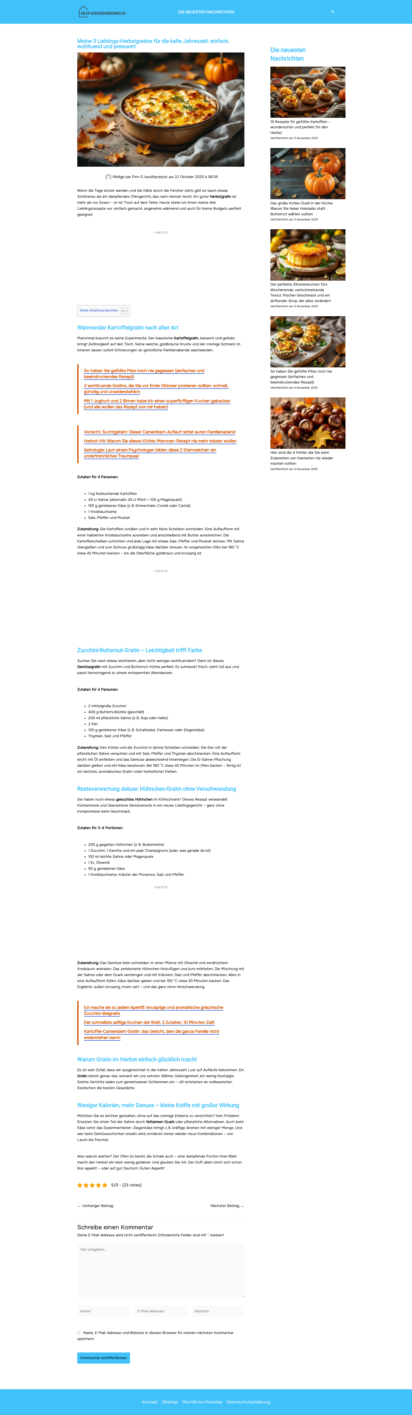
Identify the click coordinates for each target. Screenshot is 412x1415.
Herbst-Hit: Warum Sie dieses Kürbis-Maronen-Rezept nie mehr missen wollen (160, 441)
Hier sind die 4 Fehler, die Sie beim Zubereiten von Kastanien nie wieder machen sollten (301, 458)
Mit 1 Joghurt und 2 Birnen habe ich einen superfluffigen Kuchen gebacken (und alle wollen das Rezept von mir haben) (157, 404)
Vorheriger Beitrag (95, 1206)
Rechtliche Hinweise (202, 1402)
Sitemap (170, 1402)
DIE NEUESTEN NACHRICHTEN (206, 12)
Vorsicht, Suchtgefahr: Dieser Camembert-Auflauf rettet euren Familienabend (159, 432)
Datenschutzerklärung (248, 1402)
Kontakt (150, 1402)
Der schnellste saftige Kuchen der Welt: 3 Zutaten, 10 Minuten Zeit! (149, 1022)
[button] (333, 12)
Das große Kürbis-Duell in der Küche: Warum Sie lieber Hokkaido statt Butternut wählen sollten (301, 208)
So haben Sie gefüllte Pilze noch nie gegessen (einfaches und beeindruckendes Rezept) (301, 377)
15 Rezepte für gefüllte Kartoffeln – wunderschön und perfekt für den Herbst (300, 127)
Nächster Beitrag (227, 1206)
